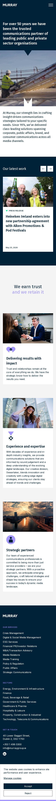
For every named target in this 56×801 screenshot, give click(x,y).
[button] (43, 169)
